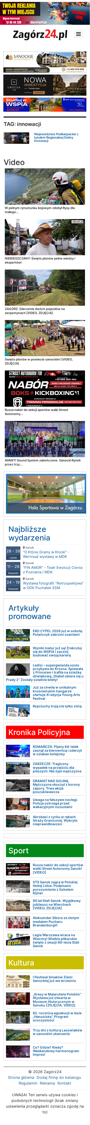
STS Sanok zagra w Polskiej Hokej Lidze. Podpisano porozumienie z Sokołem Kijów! (55, 887)
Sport (18, 850)
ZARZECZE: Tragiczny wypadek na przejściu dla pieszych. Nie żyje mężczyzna (57, 767)
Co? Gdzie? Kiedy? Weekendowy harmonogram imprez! (56, 1051)
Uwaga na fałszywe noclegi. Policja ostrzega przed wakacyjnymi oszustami (55, 803)
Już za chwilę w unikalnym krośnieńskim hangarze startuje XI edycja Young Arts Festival (56, 692)
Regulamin (28, 1083)
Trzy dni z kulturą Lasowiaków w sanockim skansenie (57, 1032)
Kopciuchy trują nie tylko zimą (57, 706)
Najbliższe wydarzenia (29, 533)
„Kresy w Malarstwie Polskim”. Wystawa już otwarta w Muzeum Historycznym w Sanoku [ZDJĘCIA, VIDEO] (57, 999)
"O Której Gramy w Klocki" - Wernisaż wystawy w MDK (46, 552)
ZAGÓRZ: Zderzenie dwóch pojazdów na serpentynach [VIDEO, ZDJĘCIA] (35, 311)
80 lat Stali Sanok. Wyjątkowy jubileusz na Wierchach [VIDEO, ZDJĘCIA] (57, 904)
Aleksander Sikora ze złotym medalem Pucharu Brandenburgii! (56, 921)
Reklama (47, 1083)
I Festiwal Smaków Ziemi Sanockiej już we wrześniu (54, 979)
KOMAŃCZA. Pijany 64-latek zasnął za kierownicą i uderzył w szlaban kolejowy (57, 750)
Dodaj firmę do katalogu (59, 1077)
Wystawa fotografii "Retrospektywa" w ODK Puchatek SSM (53, 583)
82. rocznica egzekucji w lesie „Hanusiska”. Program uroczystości (57, 1016)
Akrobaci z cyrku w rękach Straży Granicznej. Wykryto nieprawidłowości (55, 820)
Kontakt (64, 1083)
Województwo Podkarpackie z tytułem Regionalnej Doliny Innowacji (56, 137)
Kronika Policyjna (39, 732)
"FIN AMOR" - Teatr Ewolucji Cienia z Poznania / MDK (52, 567)
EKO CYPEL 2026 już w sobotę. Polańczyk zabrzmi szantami (58, 632)
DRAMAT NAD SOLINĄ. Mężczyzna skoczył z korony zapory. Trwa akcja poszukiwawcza (56, 786)
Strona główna (21, 1077)
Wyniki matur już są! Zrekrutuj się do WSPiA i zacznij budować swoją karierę (57, 651)
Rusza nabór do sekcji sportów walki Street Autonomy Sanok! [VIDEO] (58, 868)
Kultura (21, 962)
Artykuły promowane (29, 612)
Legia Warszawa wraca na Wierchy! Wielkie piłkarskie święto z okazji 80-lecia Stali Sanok (56, 940)
